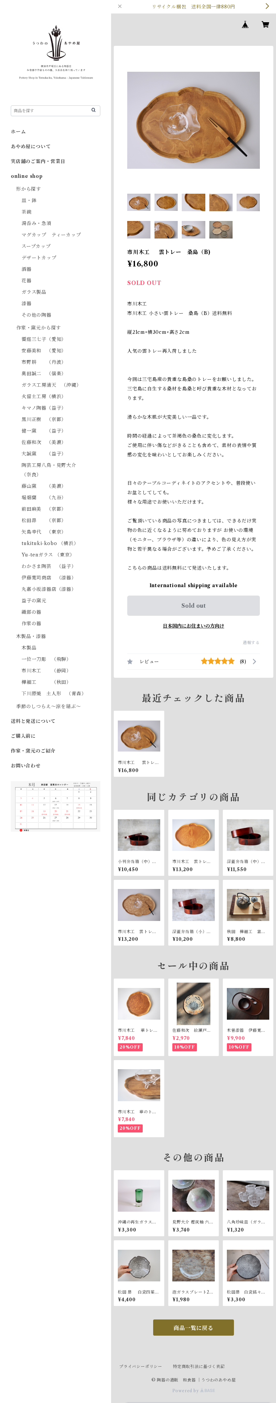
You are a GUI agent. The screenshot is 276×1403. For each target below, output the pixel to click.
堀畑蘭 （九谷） (44, 498)
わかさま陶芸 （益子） (49, 566)
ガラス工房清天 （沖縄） (51, 385)
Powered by (186, 1390)
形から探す (28, 189)
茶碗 (27, 212)
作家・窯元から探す (38, 328)
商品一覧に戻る (193, 1328)
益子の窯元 (34, 601)
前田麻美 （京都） (44, 509)
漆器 (27, 303)
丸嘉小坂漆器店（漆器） (49, 589)
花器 (27, 281)
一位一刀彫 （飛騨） (46, 659)
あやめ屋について (30, 147)
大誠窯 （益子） (44, 454)
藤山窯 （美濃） (44, 486)
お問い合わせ (26, 766)
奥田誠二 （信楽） (44, 374)
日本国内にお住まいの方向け (193, 626)
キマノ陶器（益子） (44, 408)
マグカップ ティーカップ (51, 235)
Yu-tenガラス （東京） (48, 555)
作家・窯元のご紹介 (33, 751)
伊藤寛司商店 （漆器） (49, 578)
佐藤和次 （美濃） (44, 442)
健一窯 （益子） (44, 431)
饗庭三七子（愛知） (44, 339)
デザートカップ (39, 258)
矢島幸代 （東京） (44, 532)
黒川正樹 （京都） (44, 419)
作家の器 (31, 623)
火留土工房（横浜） (44, 396)
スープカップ (36, 246)
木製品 (29, 648)
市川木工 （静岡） (46, 671)
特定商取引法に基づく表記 (199, 1366)
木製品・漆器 (31, 636)
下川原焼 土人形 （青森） (54, 694)
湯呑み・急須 (36, 223)
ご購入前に (23, 736)
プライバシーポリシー (140, 1366)
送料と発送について (33, 721)
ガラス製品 (34, 292)
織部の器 (31, 612)
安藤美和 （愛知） (44, 351)
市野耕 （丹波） (44, 362)
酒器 (27, 269)
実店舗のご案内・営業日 (38, 161)
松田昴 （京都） (44, 520)
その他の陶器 (36, 315)
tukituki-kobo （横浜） (50, 543)
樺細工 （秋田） (46, 682)
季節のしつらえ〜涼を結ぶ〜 (48, 706)
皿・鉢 (29, 200)
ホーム (18, 132)
